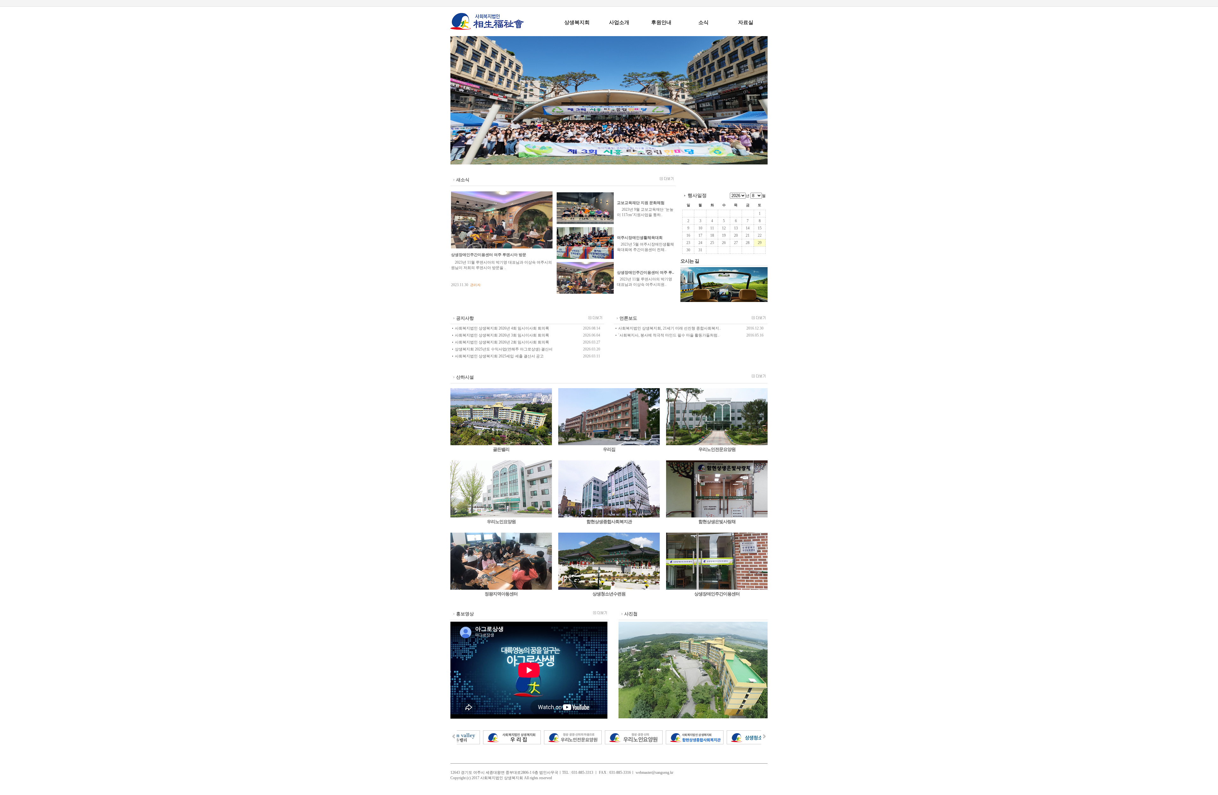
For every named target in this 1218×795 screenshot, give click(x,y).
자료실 (745, 22)
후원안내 (661, 22)
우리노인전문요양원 (717, 449)
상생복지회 (577, 22)
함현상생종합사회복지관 (609, 521)
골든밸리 (501, 449)
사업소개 (619, 22)
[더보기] (663, 178)
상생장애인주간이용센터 (717, 594)
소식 (703, 22)
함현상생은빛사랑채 (717, 521)
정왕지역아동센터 (501, 594)
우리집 (609, 449)
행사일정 (697, 195)
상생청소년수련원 (609, 594)
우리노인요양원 (501, 521)
